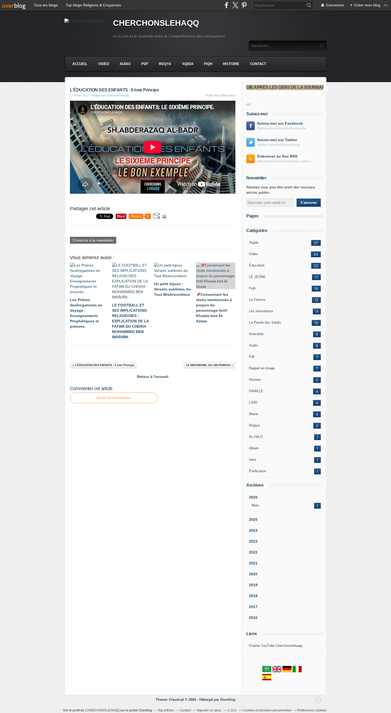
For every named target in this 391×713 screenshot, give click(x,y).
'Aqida (187, 64)
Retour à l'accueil (152, 376)
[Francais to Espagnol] (266, 679)
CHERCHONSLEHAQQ (156, 23)
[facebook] (226, 5)
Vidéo (103, 64)
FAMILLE (256, 391)
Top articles (166, 710)
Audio (125, 64)
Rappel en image (262, 368)
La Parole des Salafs (265, 322)
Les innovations (261, 311)
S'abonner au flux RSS (277, 156)
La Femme (257, 300)
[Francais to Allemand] (287, 671)
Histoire (231, 64)
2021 (253, 563)
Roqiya (254, 425)
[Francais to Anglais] (276, 671)
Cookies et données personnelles (267, 710)
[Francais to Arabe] (266, 671)
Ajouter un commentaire (114, 398)
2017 (253, 607)
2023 (253, 541)
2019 (253, 585)
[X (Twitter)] (235, 5)
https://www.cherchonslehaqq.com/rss (284, 161)
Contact (258, 64)
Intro (252, 460)
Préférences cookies (312, 710)
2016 (253, 617)
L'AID (253, 402)
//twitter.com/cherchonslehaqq (278, 145)
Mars (255, 505)
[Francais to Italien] (297, 671)
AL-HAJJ (256, 437)
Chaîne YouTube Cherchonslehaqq (275, 646)
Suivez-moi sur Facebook (280, 123)
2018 (253, 596)
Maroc (254, 414)
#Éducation (228, 95)
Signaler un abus (209, 710)
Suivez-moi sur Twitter (277, 140)
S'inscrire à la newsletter (93, 240)
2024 (253, 530)
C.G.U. (232, 710)
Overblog (227, 700)
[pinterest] (244, 5)
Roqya (165, 64)
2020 (253, 574)
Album (254, 448)
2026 (253, 497)
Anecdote (256, 334)
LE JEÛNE (257, 277)
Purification (257, 471)
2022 (253, 552)
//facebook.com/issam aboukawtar (281, 128)
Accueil (80, 64)
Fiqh (208, 64)
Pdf (144, 64)
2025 (253, 519)
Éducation (256, 265)
